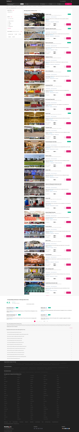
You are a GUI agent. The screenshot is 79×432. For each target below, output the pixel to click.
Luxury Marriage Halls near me (62, 367)
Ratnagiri (5, 385)
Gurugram (31, 407)
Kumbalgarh (5, 381)
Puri (44, 403)
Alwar (5, 379)
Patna (31, 403)
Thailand (5, 387)
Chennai (31, 399)
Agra (18, 405)
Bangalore (18, 399)
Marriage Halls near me (17, 367)
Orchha (58, 381)
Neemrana (58, 391)
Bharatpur (18, 389)
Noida (57, 405)
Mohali (5, 391)
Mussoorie (18, 393)
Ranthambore (6, 395)
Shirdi (18, 395)
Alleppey (31, 391)
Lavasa (45, 381)
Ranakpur (18, 387)
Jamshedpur (45, 383)
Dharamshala (45, 379)
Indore (18, 401)
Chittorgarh (18, 375)
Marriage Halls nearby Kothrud (47, 364)
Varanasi (18, 409)
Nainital (31, 383)
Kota (57, 375)
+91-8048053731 (54, 257)
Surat (44, 405)
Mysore (31, 389)
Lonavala (45, 391)
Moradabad (19, 397)
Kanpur (31, 405)
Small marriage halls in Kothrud (38, 364)
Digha (44, 377)
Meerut (31, 411)
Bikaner (18, 391)
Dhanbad (31, 381)
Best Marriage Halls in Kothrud (11, 364)
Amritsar (31, 409)
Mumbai (31, 397)
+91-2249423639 (54, 60)
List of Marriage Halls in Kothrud (20, 364)
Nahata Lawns (43, 307)
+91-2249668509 (54, 116)
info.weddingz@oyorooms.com (9, 428)
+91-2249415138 (54, 130)
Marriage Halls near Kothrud (55, 364)
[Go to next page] (45, 321)
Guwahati (5, 411)
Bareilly (18, 381)
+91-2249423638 (54, 45)
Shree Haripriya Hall (10, 307)
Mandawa (18, 377)
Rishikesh (45, 393)
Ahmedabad (32, 401)
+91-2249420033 (54, 173)
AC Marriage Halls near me (24, 367)
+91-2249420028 (54, 201)
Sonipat (58, 395)
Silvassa (5, 397)
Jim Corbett (32, 375)
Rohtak (5, 375)
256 (44, 321)
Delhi (44, 397)
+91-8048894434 (54, 272)
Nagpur (18, 403)
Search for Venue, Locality (11, 3)
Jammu (58, 377)
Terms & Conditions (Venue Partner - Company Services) (11, 423)
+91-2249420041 (54, 102)
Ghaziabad (45, 401)
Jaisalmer (45, 375)
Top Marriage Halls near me (32, 367)
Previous (26, 18)
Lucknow (5, 401)
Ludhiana (5, 407)
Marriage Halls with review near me (52, 367)
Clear (13, 10)
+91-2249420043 (54, 88)
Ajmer (5, 383)
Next (42, 18)
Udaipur (5, 405)
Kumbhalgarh (58, 387)
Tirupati (58, 379)
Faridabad (45, 407)
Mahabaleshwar (46, 395)
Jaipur (58, 399)
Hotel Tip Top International (11, 314)
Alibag (18, 385)
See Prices (68, 24)
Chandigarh (5, 403)
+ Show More (9, 28)
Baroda (18, 407)
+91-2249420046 (54, 229)
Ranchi (58, 411)
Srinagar (58, 383)
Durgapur (31, 379)
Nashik (58, 409)
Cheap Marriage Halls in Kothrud (29, 364)
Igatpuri (5, 393)
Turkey (45, 387)
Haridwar (58, 393)
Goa (57, 401)
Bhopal (58, 407)
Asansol (5, 389)
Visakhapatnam (46, 409)
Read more (47, 20)
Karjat (31, 385)
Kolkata (5, 399)
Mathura (5, 377)
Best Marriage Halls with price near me (42, 367)
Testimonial (34, 6)
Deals (30, 6)
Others (58, 389)
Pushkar (31, 387)
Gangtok (45, 385)
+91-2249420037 (54, 187)
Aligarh (18, 379)
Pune (44, 399)
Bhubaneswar (6, 409)
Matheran (18, 383)
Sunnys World (43, 314)
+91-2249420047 (54, 74)
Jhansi (31, 393)
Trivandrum (45, 389)
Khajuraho (31, 395)
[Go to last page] (47, 321)
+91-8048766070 (54, 286)
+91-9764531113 (54, 243)
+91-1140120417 (54, 215)
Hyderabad (58, 397)
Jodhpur (45, 411)
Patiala (58, 385)
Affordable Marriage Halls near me (8, 367)
